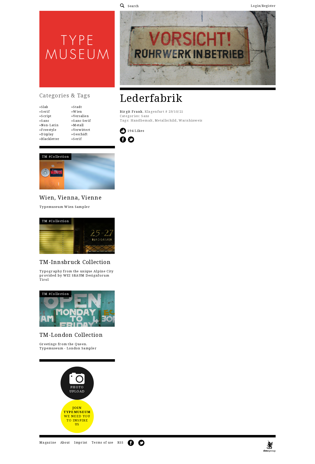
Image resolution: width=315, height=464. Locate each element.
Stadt (77, 107)
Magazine (47, 442)
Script (46, 116)
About (65, 442)
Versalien (81, 116)
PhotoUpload (77, 389)
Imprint (81, 442)
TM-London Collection (71, 335)
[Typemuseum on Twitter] (141, 443)
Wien (77, 111)
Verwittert (81, 130)
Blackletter (50, 139)
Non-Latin (50, 125)
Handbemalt (142, 120)
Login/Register (263, 5)
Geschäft (80, 134)
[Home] (77, 49)
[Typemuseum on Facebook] (131, 443)
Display (47, 134)
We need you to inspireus (77, 416)
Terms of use (102, 442)
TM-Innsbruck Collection (75, 262)
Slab (44, 107)
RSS (120, 442)
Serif (45, 111)
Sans (145, 116)
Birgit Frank (131, 111)
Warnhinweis (190, 120)
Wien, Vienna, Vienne (70, 198)
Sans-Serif (82, 121)
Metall (78, 125)
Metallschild (166, 120)
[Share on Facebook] (123, 139)
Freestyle (48, 130)
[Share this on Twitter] (131, 139)
